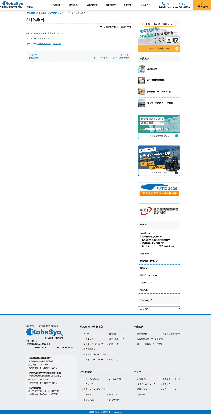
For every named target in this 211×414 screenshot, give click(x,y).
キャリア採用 (89, 400)
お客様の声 (111, 5)
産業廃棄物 (152, 69)
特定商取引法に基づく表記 (95, 354)
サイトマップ (115, 360)
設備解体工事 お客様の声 (153, 243)
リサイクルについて (149, 275)
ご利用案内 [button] (92, 5)
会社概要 (113, 334)
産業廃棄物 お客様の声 (152, 237)
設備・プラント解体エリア (95, 389)
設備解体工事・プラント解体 (160, 92)
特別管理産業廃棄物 (156, 80)
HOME (86, 334)
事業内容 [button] (56, 5)
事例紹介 (144, 268)
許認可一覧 (114, 344)
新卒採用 (113, 394)
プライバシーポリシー (93, 360)
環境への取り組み (117, 339)
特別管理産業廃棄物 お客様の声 (156, 240)
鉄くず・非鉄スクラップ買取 (160, 103)
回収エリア (74, 5)
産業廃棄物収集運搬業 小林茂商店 (42, 13)
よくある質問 (115, 379)
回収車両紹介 (89, 349)
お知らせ (57, 44)
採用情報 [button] (127, 5)
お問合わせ (114, 400)
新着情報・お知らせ (149, 261)
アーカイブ (146, 300)
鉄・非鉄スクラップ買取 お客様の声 (158, 246)
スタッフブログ (66, 13)
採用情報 (87, 394)
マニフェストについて (93, 344)
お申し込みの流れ (91, 379)
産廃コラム (145, 254)
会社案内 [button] (144, 5)
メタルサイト (89, 339)
